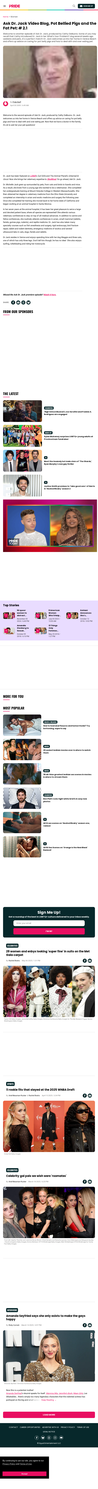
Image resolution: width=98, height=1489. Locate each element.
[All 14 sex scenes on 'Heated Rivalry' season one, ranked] (22, 822)
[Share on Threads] (23, 302)
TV (45, 458)
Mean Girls (78, 1393)
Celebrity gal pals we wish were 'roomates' (36, 1176)
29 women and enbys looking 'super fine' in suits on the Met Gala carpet (48, 953)
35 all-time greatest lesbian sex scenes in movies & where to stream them (67, 775)
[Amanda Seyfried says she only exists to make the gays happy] (49, 1355)
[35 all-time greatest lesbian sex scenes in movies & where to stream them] (22, 773)
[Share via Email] (18, 302)
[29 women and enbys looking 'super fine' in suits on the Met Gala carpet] (49, 991)
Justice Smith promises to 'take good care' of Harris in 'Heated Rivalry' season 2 (69, 487)
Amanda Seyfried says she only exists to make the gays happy (45, 1317)
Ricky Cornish (14, 1325)
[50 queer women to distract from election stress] (9, 615)
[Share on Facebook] (13, 302)
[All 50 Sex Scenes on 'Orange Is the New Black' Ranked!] (22, 846)
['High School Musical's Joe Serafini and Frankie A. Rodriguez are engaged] (22, 410)
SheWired (51, 179)
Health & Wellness (50, 722)
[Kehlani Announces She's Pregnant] (72, 615)
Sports (10, 1083)
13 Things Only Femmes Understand (54, 629)
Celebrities (49, 408)
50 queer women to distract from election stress (22, 616)
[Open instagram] (55, 1438)
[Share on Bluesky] (28, 302)
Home (5, 17)
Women (14, 17)
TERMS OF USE (83, 1427)
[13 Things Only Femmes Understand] (41, 630)
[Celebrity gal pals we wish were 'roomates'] (49, 1212)
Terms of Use (26, 1464)
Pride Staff (17, 102)
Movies (46, 746)
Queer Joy (48, 433)
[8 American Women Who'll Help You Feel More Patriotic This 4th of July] (41, 615)
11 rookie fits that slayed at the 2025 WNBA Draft (40, 1090)
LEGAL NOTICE (49, 1432)
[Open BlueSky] (43, 1438)
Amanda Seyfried (14, 1393)
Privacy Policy (9, 1464)
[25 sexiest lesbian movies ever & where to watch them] (22, 749)
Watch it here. (50, 294)
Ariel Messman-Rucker (17, 1095)
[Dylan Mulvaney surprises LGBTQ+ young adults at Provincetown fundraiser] (22, 435)
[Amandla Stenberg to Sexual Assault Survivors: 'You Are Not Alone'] (9, 630)
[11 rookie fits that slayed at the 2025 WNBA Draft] (49, 1126)
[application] (50, 526)
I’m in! (49, 931)
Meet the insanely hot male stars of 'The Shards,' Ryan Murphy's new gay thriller (68, 462)
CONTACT (13, 1427)
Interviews (12, 1310)
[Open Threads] (49, 1438)
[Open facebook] (37, 1438)
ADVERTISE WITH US (50, 1427)
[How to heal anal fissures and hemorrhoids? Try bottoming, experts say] (22, 725)
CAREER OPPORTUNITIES (30, 1427)
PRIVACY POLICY (68, 1427)
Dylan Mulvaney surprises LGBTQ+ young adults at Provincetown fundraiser (68, 437)
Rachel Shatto (14, 961)
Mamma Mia (52, 1393)
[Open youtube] (61, 1438)
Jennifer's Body (65, 1393)
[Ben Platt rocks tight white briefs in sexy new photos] (22, 798)
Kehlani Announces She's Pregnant (85, 614)
